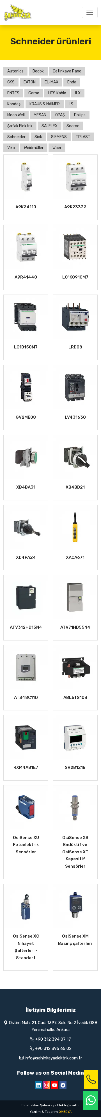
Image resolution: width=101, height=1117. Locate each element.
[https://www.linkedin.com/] (38, 1085)
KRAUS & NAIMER (44, 104)
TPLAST (83, 137)
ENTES (13, 93)
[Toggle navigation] (90, 12)
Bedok (38, 71)
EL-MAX (51, 82)
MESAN (40, 115)
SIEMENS (59, 137)
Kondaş (13, 104)
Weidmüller (33, 147)
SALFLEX (50, 126)
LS (71, 104)
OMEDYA (65, 1112)
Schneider (16, 137)
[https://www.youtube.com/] (54, 1085)
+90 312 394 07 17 (53, 1039)
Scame (72, 126)
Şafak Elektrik (20, 126)
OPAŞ (60, 115)
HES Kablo (57, 93)
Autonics (15, 71)
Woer (56, 147)
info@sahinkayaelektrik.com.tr (53, 1058)
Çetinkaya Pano (67, 71)
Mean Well (16, 115)
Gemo (33, 93)
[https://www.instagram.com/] (46, 1085)
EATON (30, 82)
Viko (11, 147)
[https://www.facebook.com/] (62, 1085)
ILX (78, 93)
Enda (71, 82)
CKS (11, 82)
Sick (38, 137)
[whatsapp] (90, 1100)
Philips (80, 115)
